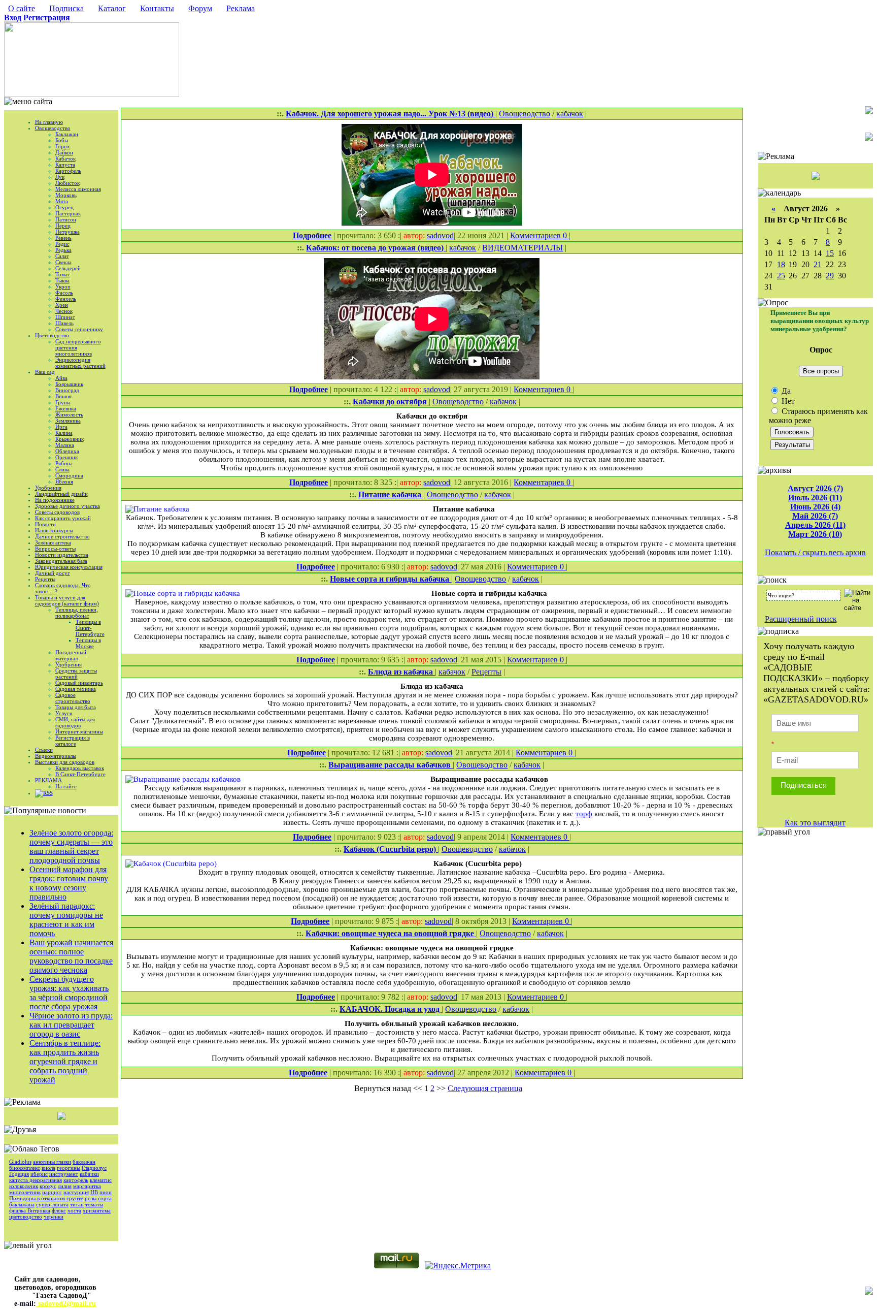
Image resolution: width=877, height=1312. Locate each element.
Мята (61, 201)
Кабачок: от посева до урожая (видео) (376, 247)
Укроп (63, 286)
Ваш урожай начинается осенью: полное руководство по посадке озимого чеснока (71, 956)
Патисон (65, 219)
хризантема (97, 1210)
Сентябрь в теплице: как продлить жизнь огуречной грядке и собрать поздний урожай (64, 1061)
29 (830, 275)
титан (77, 1204)
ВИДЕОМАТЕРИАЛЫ (522, 247)
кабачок (569, 113)
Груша (63, 402)
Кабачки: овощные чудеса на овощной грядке (391, 933)
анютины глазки (52, 1162)
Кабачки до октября (391, 401)
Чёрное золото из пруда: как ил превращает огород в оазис (71, 1024)
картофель (75, 1180)
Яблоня (64, 481)
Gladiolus (20, 1162)
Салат (62, 256)
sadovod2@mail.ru (66, 1303)
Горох (62, 146)
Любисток (67, 183)
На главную (49, 122)
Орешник (66, 457)
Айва (61, 378)
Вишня (63, 396)
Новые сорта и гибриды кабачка (390, 578)
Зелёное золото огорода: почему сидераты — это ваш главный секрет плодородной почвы (71, 846)
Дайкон (64, 152)
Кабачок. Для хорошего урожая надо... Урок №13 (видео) (390, 113)
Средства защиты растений (76, 673)
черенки (53, 1216)
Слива (62, 469)
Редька (63, 250)
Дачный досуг (52, 573)
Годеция (19, 1174)
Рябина (64, 463)
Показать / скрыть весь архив (815, 552)
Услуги (64, 713)
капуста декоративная (35, 1180)
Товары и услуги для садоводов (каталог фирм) (67, 600)
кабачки (89, 1174)
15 (830, 253)
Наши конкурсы (54, 530)
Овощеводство (53, 128)
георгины (68, 1168)
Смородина (69, 475)
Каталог (112, 8)
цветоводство (25, 1216)
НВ (94, 1192)
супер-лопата (52, 1204)
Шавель (64, 323)
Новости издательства (61, 555)
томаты (94, 1204)
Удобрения (48, 488)
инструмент (63, 1174)
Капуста (65, 165)
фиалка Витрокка (29, 1210)
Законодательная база (61, 561)
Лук (59, 177)
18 (781, 264)
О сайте (21, 8)
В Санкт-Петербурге (80, 774)
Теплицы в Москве (88, 643)
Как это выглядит (815, 822)
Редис (62, 244)
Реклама (240, 8)
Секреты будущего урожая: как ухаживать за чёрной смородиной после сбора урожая (69, 993)
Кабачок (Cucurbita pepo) (391, 849)
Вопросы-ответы (55, 549)
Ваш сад (45, 372)
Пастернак (68, 213)
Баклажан (66, 134)
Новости (45, 524)
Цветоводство (52, 335)
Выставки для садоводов (64, 762)
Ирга (61, 427)
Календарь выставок (79, 768)
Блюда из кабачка (401, 671)
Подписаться (804, 785)
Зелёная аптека (53, 542)
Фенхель (65, 299)
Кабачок (65, 158)
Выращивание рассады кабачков (390, 764)
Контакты (157, 8)
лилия (65, 1186)
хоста (74, 1210)
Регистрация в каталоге (72, 740)
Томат (62, 274)
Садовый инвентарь (79, 683)
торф (584, 814)
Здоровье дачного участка (67, 506)
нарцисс (52, 1192)
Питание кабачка (390, 494)
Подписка (66, 8)
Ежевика (65, 408)
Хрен (61, 305)
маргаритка (87, 1186)
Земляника (68, 421)
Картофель (68, 171)
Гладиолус (94, 1168)
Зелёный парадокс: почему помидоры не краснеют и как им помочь (66, 920)
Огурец (64, 207)
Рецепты (45, 579)
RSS (48, 793)
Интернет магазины (79, 731)
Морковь (66, 195)
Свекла (63, 262)
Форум (200, 8)
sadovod (440, 235)
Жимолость (69, 414)
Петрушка (67, 232)
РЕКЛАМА (48, 780)
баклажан (84, 1162)
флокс (59, 1210)
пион (105, 1192)
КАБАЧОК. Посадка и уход (391, 1009)
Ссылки (44, 750)
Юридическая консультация (69, 567)
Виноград (67, 390)
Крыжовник (69, 439)
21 (818, 264)
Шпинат (65, 317)
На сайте (66, 786)
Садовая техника (75, 689)
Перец (63, 225)
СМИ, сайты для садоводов (75, 722)
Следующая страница (485, 1088)
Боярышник (69, 384)
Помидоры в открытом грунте (46, 1198)
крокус (48, 1186)
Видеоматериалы (55, 756)
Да (785, 391)
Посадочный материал (70, 655)
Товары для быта (75, 707)
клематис (101, 1180)
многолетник (25, 1192)
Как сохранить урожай (63, 518)
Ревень (63, 238)
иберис (39, 1174)
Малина (64, 445)
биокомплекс (24, 1168)
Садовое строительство (72, 698)
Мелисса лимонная (78, 189)
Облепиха (67, 451)
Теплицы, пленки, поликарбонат (76, 612)
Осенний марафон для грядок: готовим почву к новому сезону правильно (68, 883)
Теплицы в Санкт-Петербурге (90, 628)
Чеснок (64, 311)
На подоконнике (55, 500)
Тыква (62, 280)
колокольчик (23, 1186)
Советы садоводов (57, 512)
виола (48, 1168)
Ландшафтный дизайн (61, 494)
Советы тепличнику (79, 329)
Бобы (61, 140)
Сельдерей (68, 268)
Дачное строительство (62, 536)
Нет (787, 401)
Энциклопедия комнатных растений (80, 363)
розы (90, 1198)
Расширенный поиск (801, 619)
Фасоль (64, 293)
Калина (64, 433)
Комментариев (536, 235)
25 (781, 275)
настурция (76, 1192)
